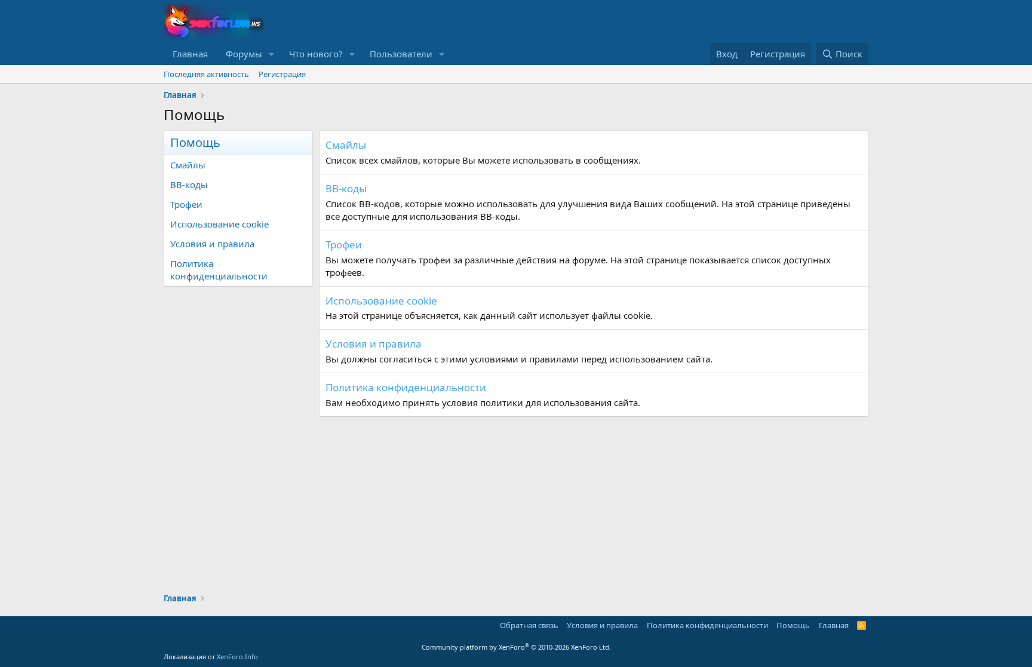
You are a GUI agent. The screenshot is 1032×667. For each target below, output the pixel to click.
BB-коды (189, 184)
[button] (271, 54)
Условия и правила (212, 244)
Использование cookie (219, 224)
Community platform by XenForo (516, 647)
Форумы (244, 54)
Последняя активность (206, 74)
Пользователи (401, 54)
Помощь (793, 625)
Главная (190, 54)
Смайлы (187, 165)
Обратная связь (529, 625)
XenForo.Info (237, 656)
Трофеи (186, 204)
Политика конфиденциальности (219, 269)
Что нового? (316, 54)
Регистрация (282, 74)
